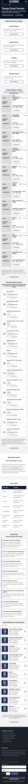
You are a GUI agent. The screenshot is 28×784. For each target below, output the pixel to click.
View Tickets (25, 629)
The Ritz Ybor (14, 218)
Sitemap (11, 781)
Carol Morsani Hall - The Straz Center (15, 97)
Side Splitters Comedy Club (15, 115)
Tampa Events (4, 4)
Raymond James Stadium (14, 184)
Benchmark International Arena (15, 150)
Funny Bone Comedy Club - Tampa (17, 132)
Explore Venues (14, 34)
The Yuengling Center (15, 236)
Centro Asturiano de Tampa (17, 201)
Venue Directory (15, 468)
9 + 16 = (3, 773)
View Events (16, 110)
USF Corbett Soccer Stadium (17, 252)
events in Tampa (17, 716)
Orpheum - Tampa (15, 167)
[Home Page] (14, 2)
